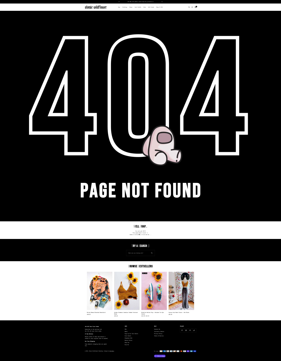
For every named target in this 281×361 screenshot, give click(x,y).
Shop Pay (127, 342)
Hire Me (127, 344)
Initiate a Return (159, 331)
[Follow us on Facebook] (182, 330)
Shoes (130, 7)
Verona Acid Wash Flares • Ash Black (179, 312)
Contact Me (157, 329)
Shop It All (159, 7)
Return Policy (128, 340)
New (119, 7)
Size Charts (128, 336)
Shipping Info (128, 338)
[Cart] (195, 7)
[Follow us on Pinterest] (190, 330)
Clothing (124, 7)
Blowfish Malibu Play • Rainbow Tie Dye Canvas (152, 313)
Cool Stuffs (138, 7)
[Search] (189, 7)
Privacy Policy (158, 333)
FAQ (125, 329)
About (126, 331)
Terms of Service (158, 336)
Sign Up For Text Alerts (131, 333)
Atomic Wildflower (93, 351)
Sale (144, 7)
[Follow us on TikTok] (194, 330)
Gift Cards (151, 7)
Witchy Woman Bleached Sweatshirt (96, 312)
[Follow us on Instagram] (186, 330)
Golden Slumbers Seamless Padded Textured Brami (126, 313)
